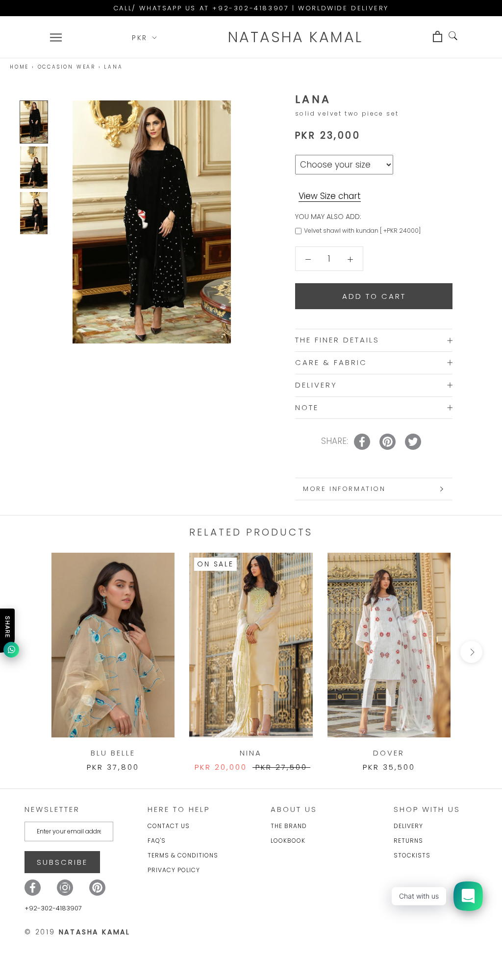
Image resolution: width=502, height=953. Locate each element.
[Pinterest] (97, 888)
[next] (471, 652)
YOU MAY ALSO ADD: (328, 216)
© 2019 (77, 932)
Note (307, 407)
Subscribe (62, 862)
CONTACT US (169, 826)
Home (19, 67)
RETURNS (408, 840)
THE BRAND (289, 826)
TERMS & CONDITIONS (183, 855)
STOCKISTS (412, 855)
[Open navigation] (56, 37)
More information (344, 488)
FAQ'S (157, 840)
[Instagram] (65, 888)
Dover (388, 753)
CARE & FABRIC (331, 362)
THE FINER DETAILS (337, 340)
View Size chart (330, 196)
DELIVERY (316, 385)
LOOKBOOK (288, 840)
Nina (251, 753)
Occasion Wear (67, 67)
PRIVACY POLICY (174, 870)
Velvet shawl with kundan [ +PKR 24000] (362, 230)
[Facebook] (33, 888)
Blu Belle (113, 753)
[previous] (31, 652)
